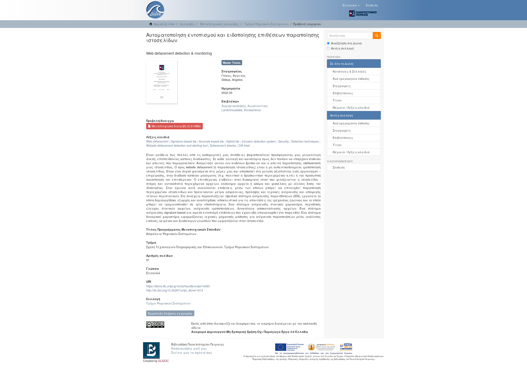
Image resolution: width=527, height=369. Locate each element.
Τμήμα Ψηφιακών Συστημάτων (266, 24)
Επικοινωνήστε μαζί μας (189, 348)
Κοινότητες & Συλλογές (349, 71)
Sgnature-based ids (183, 141)
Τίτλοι (337, 100)
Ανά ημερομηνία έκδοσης (351, 79)
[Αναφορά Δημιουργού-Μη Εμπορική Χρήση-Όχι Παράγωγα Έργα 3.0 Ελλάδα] (165, 324)
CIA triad (244, 145)
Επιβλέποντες (343, 93)
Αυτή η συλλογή (342, 48)
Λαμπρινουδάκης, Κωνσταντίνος (245, 106)
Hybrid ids (232, 141)
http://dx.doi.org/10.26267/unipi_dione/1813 (174, 290)
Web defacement (157, 141)
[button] (351, 5)
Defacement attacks (223, 145)
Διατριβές (187, 24)
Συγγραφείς (342, 86)
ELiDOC (163, 361)
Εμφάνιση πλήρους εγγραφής (170, 313)
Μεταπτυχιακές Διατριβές (219, 24)
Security (283, 141)
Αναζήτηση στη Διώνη (346, 43)
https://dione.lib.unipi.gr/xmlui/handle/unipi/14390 (178, 286)
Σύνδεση (339, 167)
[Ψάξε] (377, 35)
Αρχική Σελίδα (164, 24)
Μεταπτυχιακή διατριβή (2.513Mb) (176, 126)
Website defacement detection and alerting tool (177, 145)
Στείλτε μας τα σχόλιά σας (191, 352)
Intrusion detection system (259, 141)
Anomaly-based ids (211, 141)
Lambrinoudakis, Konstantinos (241, 110)
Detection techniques (305, 141)
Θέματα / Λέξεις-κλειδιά (351, 107)
